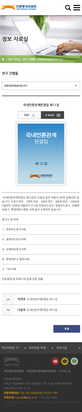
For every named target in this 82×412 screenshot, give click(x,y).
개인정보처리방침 (14, 371)
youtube (55, 361)
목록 (66, 329)
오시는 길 (65, 371)
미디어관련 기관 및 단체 (14, 347)
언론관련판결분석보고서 (15, 86)
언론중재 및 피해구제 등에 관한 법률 (22, 279)
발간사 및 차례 (10, 219)
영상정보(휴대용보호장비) (41, 371)
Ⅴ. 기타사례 (9, 269)
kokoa (65, 361)
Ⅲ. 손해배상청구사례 (14, 249)
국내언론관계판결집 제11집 (41, 299)
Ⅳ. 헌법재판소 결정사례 (15, 259)
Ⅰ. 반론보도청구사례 (14, 229)
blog (74, 361)
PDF (26, 115)
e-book (49, 115)
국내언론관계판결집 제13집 (41, 310)
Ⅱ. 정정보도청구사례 (14, 239)
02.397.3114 (22, 388)
